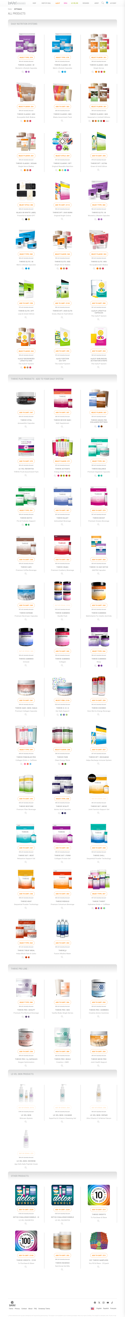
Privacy (17, 1309)
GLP (58, 3)
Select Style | (63, 156)
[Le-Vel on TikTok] (112, 1303)
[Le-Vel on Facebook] (94, 1303)
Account (113, 3)
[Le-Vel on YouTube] (107, 1303)
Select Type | (26, 57)
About (30, 1309)
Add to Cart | (62, 106)
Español (106, 1308)
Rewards (86, 3)
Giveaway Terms (44, 1309)
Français (113, 1308)
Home (10, 9)
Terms (11, 1309)
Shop (34, 3)
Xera (65, 3)
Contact (24, 1309)
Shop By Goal (46, 3)
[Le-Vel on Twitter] (99, 1303)
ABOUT (97, 3)
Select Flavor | (98, 57)
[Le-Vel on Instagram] (103, 1303)
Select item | (63, 700)
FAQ (35, 1309)
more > (107, 121)
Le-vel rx (74, 3)
